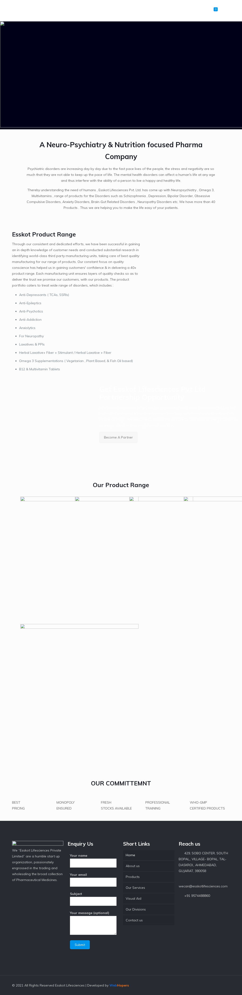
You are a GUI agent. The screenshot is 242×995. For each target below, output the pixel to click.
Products (133, 877)
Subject (76, 894)
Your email (78, 875)
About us (133, 866)
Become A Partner (118, 437)
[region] (121, 75)
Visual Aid (133, 898)
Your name (78, 855)
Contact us (134, 920)
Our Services (135, 887)
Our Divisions (136, 909)
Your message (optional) (89, 913)
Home (130, 855)
